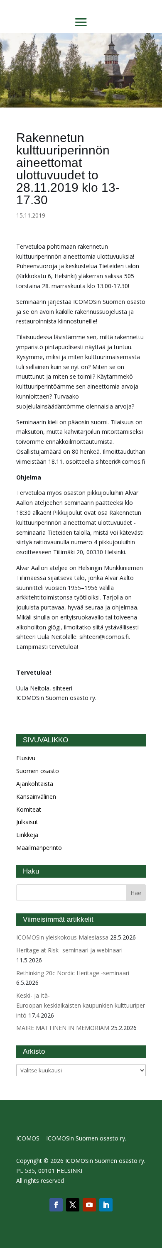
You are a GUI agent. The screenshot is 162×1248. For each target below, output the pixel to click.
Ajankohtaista (34, 784)
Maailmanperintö (39, 848)
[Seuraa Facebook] (56, 1204)
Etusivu (25, 758)
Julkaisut (27, 822)
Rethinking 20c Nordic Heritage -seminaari (72, 973)
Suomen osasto (37, 771)
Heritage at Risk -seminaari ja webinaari (69, 950)
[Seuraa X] (72, 1204)
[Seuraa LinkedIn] (106, 1204)
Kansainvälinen (36, 796)
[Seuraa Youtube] (89, 1204)
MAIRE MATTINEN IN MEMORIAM (62, 1028)
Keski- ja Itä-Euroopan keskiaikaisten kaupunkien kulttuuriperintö (80, 1005)
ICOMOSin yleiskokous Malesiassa (62, 937)
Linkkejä (27, 835)
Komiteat (28, 809)
